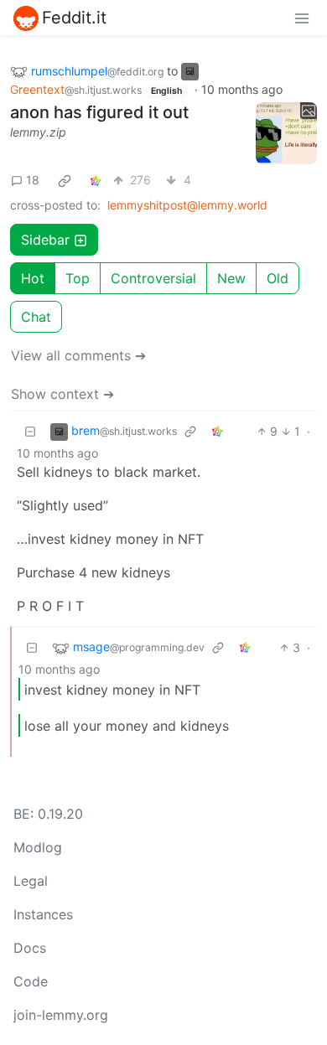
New (231, 278)
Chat (36, 316)
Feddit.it (74, 18)
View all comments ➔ (78, 355)
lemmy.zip (38, 132)
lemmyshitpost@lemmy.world (187, 205)
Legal (30, 880)
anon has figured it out (99, 112)
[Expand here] (287, 133)
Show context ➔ (62, 393)
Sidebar (45, 239)
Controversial (153, 278)
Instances (43, 914)
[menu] (302, 17)
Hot (32, 278)
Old (277, 278)
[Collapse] (30, 431)
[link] (64, 180)
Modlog (37, 847)
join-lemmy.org (60, 1014)
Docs (29, 947)
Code (30, 981)
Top (77, 278)
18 (32, 180)
